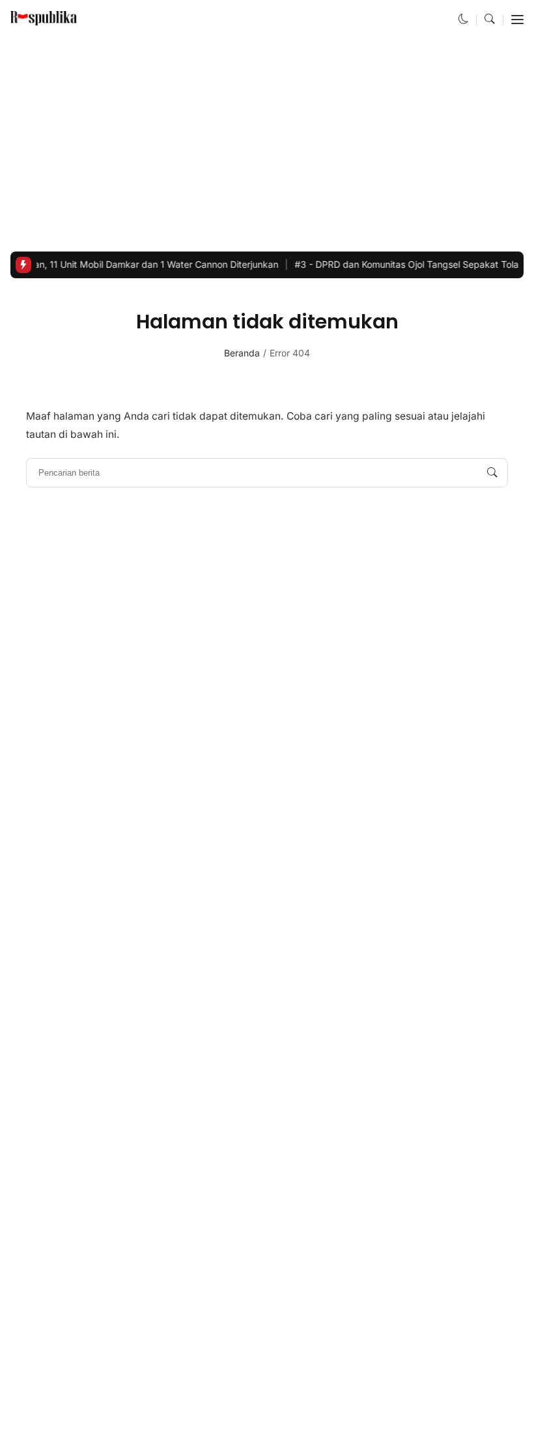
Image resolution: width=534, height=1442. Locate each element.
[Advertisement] (267, 145)
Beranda (242, 352)
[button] (463, 19)
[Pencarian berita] (492, 473)
